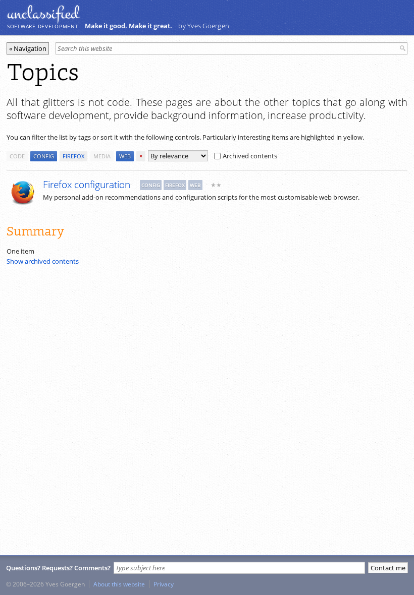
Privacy (163, 584)
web (125, 156)
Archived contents (250, 155)
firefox (73, 156)
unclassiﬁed (43, 13)
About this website (119, 584)
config (43, 156)
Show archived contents (43, 261)
